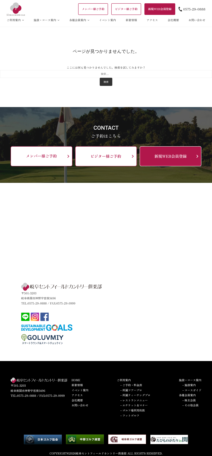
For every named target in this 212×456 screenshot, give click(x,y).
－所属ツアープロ (131, 390)
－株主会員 (189, 400)
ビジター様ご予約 (126, 9)
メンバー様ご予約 (93, 9)
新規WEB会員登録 (160, 9)
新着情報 (131, 20)
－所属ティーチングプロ (135, 395)
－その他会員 (190, 405)
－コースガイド (191, 390)
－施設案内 (189, 385)
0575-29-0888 (194, 8)
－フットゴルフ (129, 415)
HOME (76, 380)
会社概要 (173, 20)
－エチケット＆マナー (134, 405)
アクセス (152, 20)
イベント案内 (107, 20)
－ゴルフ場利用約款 (132, 410)
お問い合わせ (196, 20)
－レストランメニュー (134, 400)
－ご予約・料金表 (131, 385)
